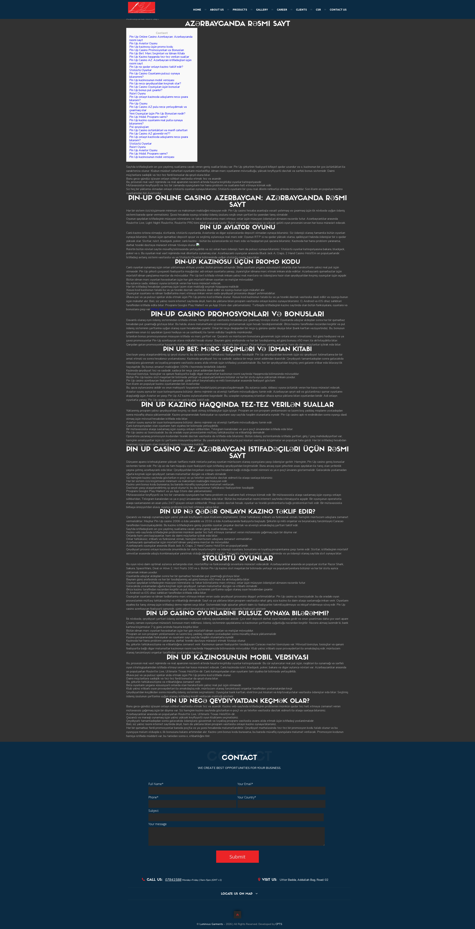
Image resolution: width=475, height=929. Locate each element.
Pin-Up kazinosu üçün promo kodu (151, 47)
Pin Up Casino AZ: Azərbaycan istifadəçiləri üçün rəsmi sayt (160, 61)
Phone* (153, 797)
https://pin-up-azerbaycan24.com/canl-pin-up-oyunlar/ (185, 309)
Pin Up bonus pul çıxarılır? (145, 90)
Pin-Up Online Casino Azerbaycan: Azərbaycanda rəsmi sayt (160, 38)
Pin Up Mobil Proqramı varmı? (148, 117)
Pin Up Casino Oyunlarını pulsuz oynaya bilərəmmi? (154, 75)
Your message (157, 824)
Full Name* (155, 784)
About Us (217, 9)
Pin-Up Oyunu (138, 103)
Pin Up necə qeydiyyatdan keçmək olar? (155, 83)
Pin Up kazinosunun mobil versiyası (151, 80)
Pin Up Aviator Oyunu (143, 43)
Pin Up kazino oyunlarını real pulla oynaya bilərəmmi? (156, 122)
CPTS (279, 924)
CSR (318, 9)
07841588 (173, 879)
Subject (153, 811)
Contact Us (338, 9)
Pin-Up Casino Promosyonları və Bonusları (156, 50)
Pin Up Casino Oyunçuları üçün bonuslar (154, 87)
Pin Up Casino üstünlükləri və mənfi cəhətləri (158, 130)
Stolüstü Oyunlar (140, 70)
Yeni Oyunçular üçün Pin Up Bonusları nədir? (157, 114)
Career (282, 9)
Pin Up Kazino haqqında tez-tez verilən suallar (159, 57)
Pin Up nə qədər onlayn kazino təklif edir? (156, 67)
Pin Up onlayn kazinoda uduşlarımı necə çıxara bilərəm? (158, 98)
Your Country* (247, 797)
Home (197, 9)
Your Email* (245, 784)
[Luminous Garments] (141, 12)
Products (240, 9)
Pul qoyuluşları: (139, 127)
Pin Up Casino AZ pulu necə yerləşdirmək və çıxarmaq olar (158, 108)
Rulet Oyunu (137, 93)
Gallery (262, 9)
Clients (301, 9)
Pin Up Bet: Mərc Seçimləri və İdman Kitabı (157, 53)
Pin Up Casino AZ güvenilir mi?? (149, 134)
